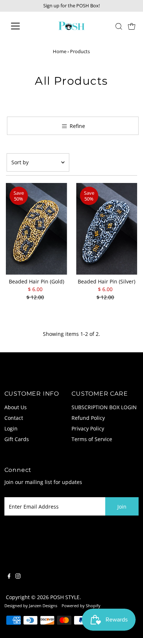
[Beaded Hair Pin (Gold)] (36, 229)
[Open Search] (118, 26)
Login (11, 428)
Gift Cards (16, 439)
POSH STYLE (65, 597)
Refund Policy (88, 417)
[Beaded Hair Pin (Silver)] (107, 229)
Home (59, 51)
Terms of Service (92, 439)
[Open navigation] (21, 26)
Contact (13, 417)
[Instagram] (18, 577)
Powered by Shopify (81, 605)
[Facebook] (9, 577)
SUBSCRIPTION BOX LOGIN (104, 407)
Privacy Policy (88, 428)
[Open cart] (131, 26)
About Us (15, 407)
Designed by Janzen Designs (30, 605)
